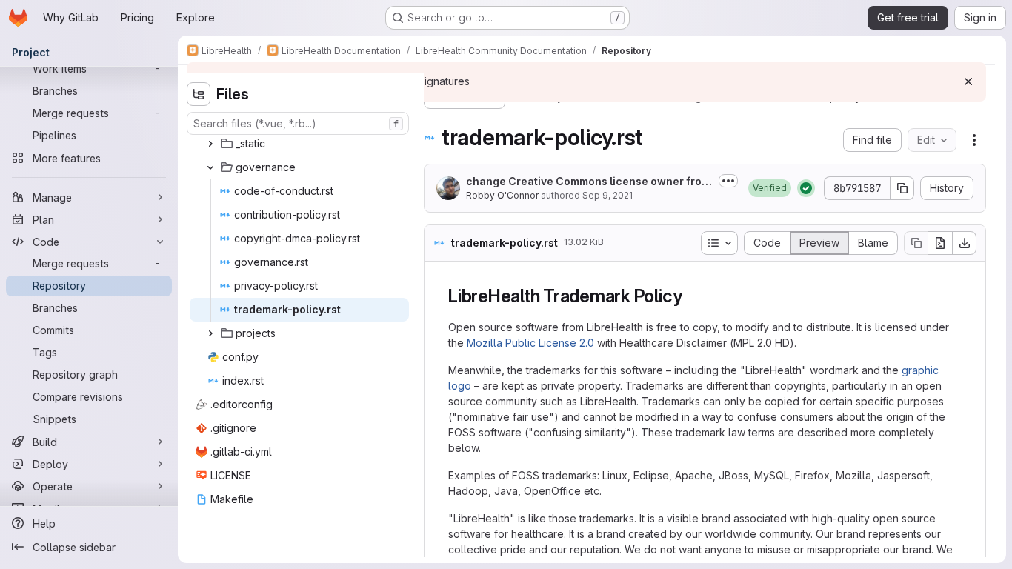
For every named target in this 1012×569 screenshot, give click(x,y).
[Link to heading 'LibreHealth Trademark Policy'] (691, 296)
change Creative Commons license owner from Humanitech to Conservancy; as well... (588, 182)
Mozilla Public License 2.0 (530, 342)
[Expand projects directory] (210, 333)
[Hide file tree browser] (198, 94)
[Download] (964, 243)
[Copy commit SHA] (902, 188)
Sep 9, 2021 (607, 195)
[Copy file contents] (916, 243)
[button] (769, 188)
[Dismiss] (968, 81)
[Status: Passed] (806, 188)
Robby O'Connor (502, 195)
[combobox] (298, 123)
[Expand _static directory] (210, 144)
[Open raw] (940, 243)
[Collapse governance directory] (210, 167)
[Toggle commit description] (728, 180)
